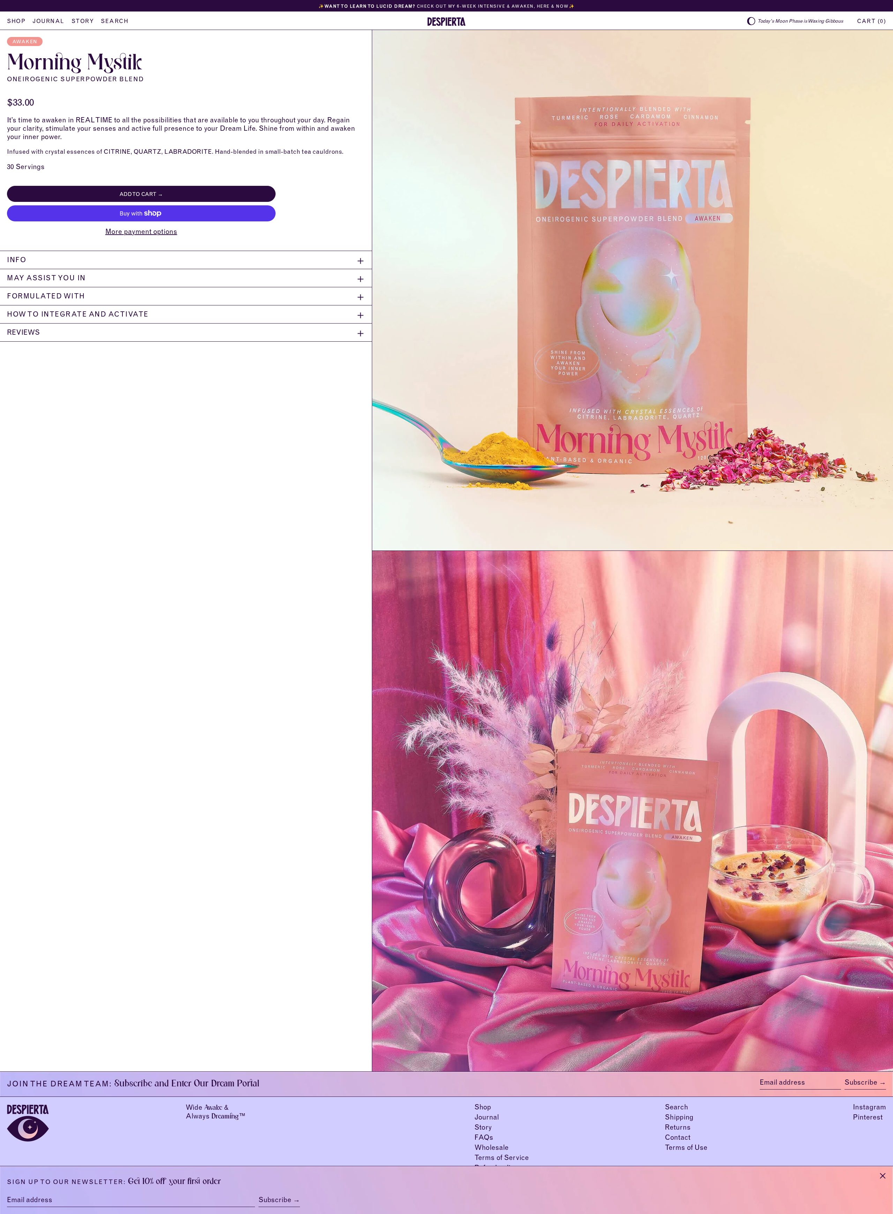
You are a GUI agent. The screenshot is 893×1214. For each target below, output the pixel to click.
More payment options (141, 232)
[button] (871, 21)
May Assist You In (46, 278)
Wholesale (491, 1148)
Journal (486, 1118)
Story (483, 1128)
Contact (677, 1138)
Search (676, 1108)
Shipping (679, 1118)
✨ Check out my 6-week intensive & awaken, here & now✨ (446, 7)
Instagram (869, 1108)
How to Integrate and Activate (78, 315)
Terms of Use (686, 1148)
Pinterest (868, 1118)
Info (16, 260)
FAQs (483, 1138)
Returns (678, 1128)
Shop (482, 1108)
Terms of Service (501, 1158)
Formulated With (46, 297)
